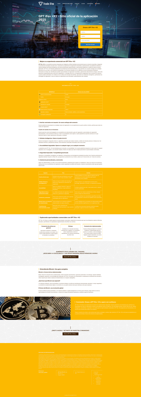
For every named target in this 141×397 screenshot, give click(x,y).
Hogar (59, 3)
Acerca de (77, 3)
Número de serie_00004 (68, 3)
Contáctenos (90, 3)
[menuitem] (98, 3)
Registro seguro (90, 44)
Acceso (83, 3)
